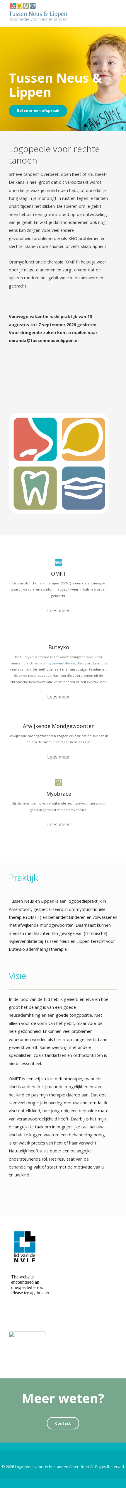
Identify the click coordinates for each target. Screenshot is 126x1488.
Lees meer (58, 610)
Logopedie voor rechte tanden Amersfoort (52, 1466)
